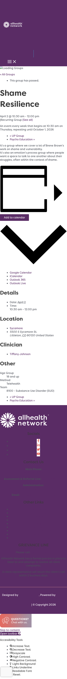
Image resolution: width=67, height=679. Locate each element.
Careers (38, 516)
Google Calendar (21, 272)
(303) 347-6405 (41, 552)
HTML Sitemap (21, 604)
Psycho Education (22, 139)
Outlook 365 (18, 279)
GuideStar (38, 534)
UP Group (17, 136)
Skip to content (10, 630)
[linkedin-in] (38, 445)
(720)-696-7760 (53, 479)
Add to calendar (14, 217)
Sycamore (16, 328)
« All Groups (7, 74)
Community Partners (38, 530)
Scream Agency (29, 595)
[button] (10, 633)
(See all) (27, 120)
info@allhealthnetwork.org (38, 495)
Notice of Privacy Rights (38, 537)
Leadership (38, 527)
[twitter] (38, 450)
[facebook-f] (38, 441)
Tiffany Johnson (20, 354)
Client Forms (38, 513)
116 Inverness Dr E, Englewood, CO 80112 (33, 488)
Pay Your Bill (38, 509)
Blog (38, 523)
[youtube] (38, 454)
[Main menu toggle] (12, 61)
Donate (38, 520)
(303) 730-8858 (33, 472)
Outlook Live (18, 283)
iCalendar (16, 276)
